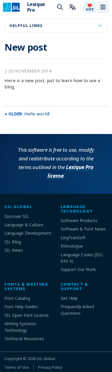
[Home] (15, 7)
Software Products (79, 220)
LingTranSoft (73, 237)
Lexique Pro (36, 7)
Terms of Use (16, 367)
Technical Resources (24, 338)
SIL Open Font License (26, 315)
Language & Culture (23, 225)
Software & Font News (83, 229)
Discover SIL (16, 216)
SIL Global (46, 358)
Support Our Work (78, 269)
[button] (89, 7)
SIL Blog (12, 242)
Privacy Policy (50, 367)
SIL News (13, 250)
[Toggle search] (60, 7)
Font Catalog (17, 298)
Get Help (69, 298)
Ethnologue (72, 246)
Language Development (27, 233)
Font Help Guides (21, 306)
